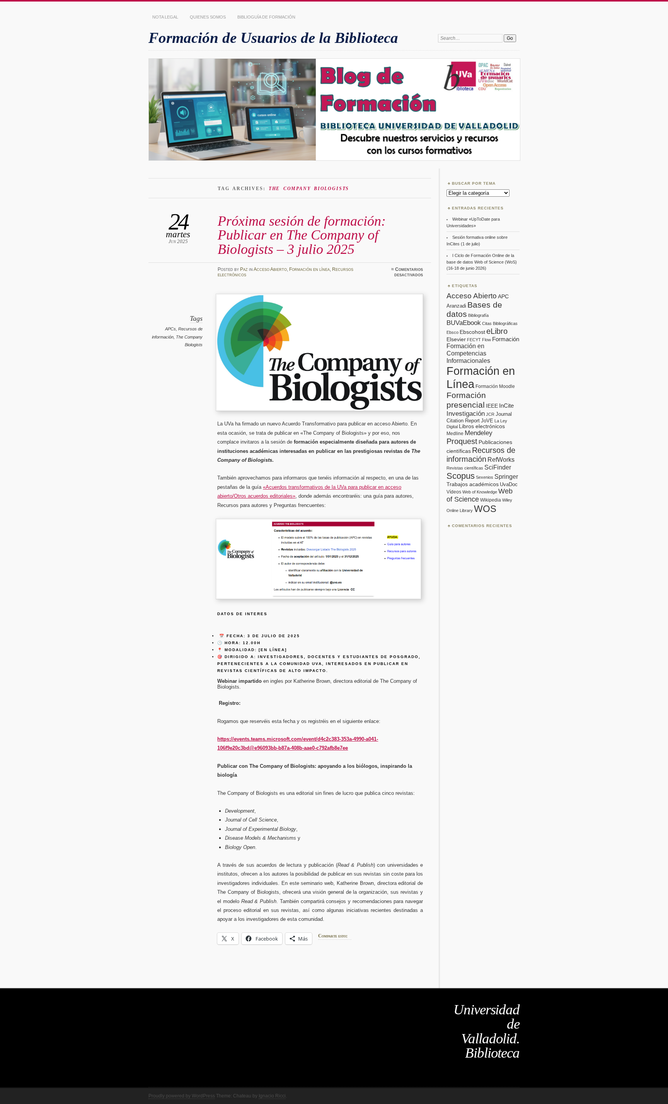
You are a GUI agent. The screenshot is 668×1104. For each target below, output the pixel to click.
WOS (485, 509)
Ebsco (452, 332)
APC (503, 296)
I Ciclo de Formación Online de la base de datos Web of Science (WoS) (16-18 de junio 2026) (481, 261)
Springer (506, 476)
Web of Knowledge (479, 492)
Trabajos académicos (472, 484)
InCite (506, 405)
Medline (455, 433)
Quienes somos (208, 17)
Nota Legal (165, 17)
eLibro (497, 331)
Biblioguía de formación (266, 17)
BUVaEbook (463, 323)
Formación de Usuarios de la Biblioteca (273, 37)
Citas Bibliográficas (500, 323)
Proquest (461, 441)
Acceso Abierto (270, 269)
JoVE (487, 421)
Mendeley (478, 433)
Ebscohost (472, 332)
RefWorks (501, 459)
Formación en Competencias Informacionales (468, 353)
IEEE (492, 406)
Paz (244, 269)
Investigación (465, 413)
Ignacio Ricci (272, 1096)
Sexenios (484, 477)
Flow (486, 339)
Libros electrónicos (482, 426)
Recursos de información (480, 454)
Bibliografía (478, 315)
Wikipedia (490, 500)
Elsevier (456, 339)
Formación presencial (466, 400)
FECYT (474, 339)
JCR (490, 414)
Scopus (460, 476)
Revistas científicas (464, 468)
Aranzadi (456, 306)
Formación (505, 339)
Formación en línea (309, 269)
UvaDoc (509, 484)
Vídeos (453, 492)
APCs (170, 329)
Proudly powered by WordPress (181, 1096)
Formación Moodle (495, 386)
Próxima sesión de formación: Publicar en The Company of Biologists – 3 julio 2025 (302, 235)
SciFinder (497, 467)
